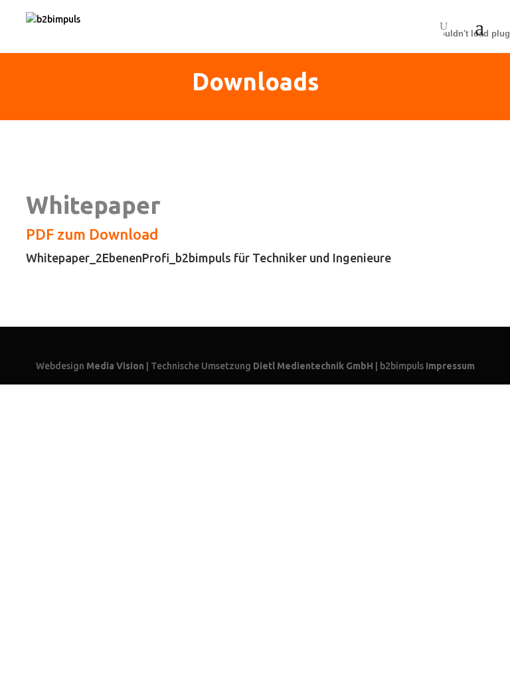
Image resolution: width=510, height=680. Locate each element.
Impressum (450, 366)
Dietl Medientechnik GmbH (313, 366)
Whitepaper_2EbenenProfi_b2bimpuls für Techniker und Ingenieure (208, 257)
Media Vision (115, 366)
